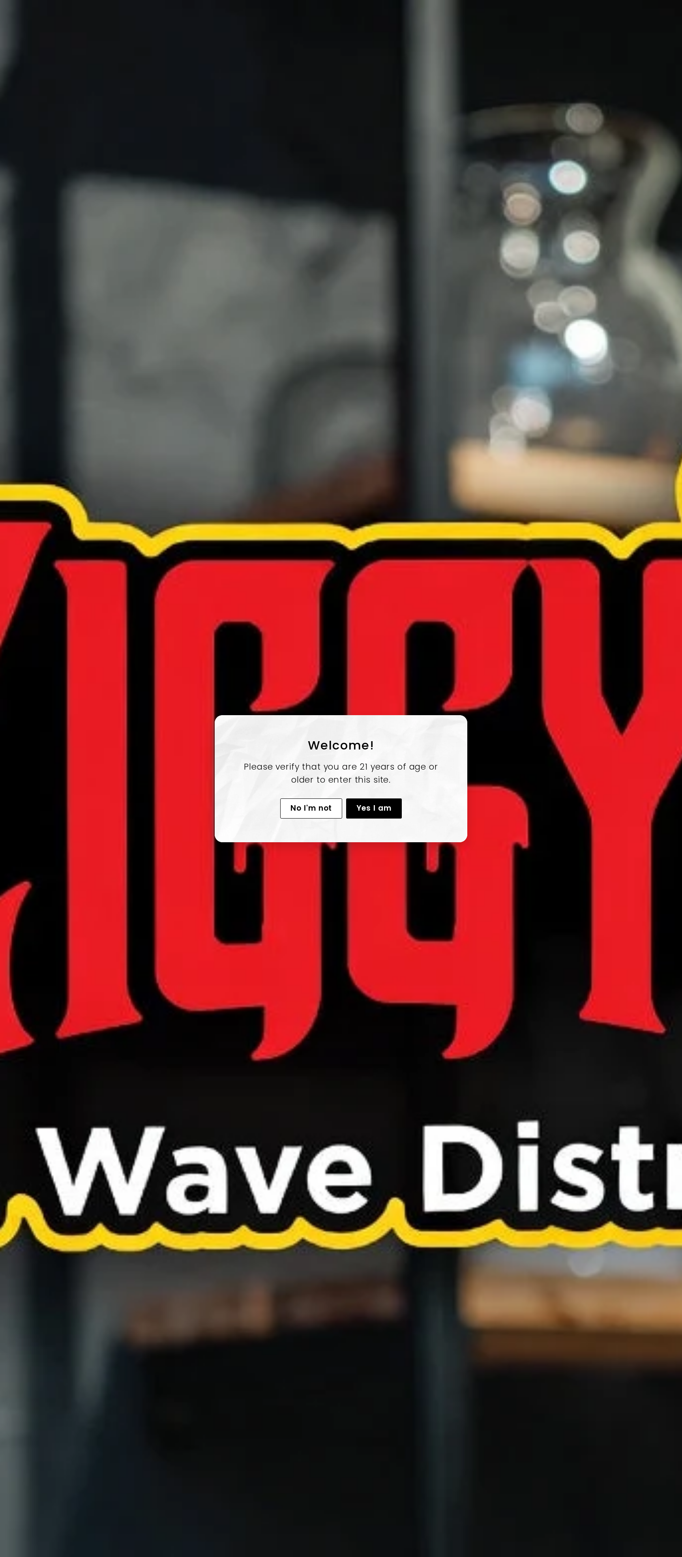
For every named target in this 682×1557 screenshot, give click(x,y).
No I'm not (311, 807)
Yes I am (374, 807)
